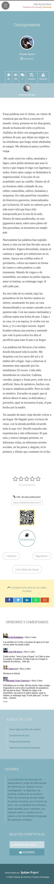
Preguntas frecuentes (19, 741)
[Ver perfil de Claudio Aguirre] (27, 43)
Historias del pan (27, 94)
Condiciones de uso (19, 735)
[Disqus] (27, 667)
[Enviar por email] (45, 600)
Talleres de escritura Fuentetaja (24, 747)
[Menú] (5, 5)
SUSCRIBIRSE (28, 852)
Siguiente (41, 556)
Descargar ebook (27, 539)
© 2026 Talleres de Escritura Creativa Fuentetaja (27, 876)
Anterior (12, 556)
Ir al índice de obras (27, 569)
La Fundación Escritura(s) (23, 779)
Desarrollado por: (21, 872)
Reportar (43, 78)
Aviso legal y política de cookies (25, 729)
